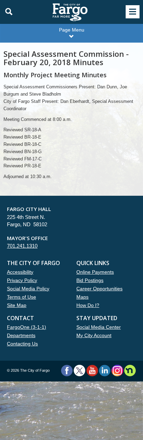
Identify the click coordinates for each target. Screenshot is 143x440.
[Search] (7, 11)
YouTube (92, 370)
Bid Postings (89, 280)
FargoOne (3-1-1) (26, 327)
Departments (21, 335)
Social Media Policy (28, 288)
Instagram (117, 370)
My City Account (93, 335)
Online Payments (95, 272)
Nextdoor (130, 370)
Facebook (67, 370)
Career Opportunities (99, 288)
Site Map (16, 305)
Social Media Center (98, 327)
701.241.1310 (22, 246)
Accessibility (20, 272)
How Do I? (87, 305)
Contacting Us (22, 343)
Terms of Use (21, 297)
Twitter (79, 370)
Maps (82, 297)
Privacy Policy (22, 280)
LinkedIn (104, 370)
